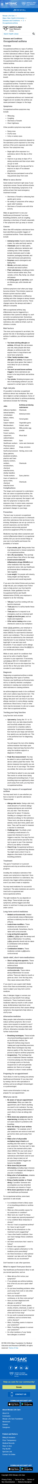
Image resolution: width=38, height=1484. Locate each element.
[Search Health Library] (34, 34)
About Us (5, 1413)
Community (6, 1416)
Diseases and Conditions (11, 21)
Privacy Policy (7, 1479)
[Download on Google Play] (26, 1404)
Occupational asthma (10, 23)
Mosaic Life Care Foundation (12, 1419)
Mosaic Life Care (9, 16)
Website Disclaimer (25, 1482)
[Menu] (2, 4)
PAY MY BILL (21, 10)
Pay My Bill (6, 1449)
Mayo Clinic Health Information (14, 18)
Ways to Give (7, 1446)
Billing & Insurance (8, 1437)
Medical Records (8, 1443)
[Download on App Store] (13, 1404)
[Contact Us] (20, 1394)
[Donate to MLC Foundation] (20, 1385)
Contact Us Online (8, 1454)
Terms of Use (13, 1348)
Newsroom (6, 1422)
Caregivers (6, 1427)
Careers (5, 1424)
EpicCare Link (7, 1452)
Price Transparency (9, 1440)
